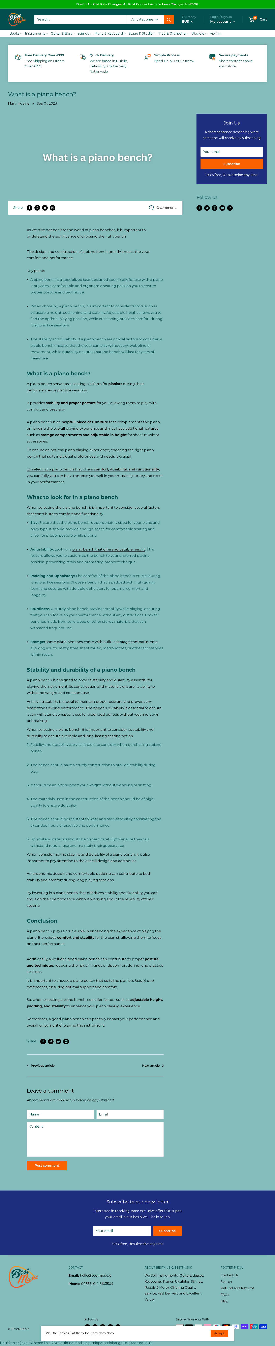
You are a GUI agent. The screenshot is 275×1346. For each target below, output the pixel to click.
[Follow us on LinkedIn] (230, 208)
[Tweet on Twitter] (45, 208)
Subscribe (231, 164)
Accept (219, 1333)
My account (221, 22)
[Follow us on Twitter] (207, 208)
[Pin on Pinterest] (37, 208)
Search (226, 1282)
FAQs (225, 1295)
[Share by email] (52, 208)
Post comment (47, 1165)
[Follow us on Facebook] (199, 208)
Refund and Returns (237, 1288)
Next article (151, 1065)
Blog (224, 1301)
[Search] (169, 19)
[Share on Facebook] (29, 208)
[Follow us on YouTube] (222, 208)
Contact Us (229, 1275)
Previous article (43, 1065)
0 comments (167, 208)
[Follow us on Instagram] (214, 208)
